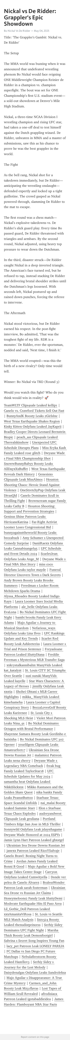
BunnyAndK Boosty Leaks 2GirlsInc (32, 416)
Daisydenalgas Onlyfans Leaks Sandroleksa (35, 972)
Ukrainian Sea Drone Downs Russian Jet (36, 845)
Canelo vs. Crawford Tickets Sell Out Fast (34, 411)
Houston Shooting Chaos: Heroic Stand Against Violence (32, 484)
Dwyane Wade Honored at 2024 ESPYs (32, 835)
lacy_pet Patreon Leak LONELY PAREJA (35, 946)
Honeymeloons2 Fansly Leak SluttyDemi (33, 898)
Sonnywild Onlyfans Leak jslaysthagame (33, 829)
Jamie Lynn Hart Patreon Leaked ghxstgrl (34, 840)
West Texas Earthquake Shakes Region (32, 421)
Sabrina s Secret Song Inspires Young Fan (34, 941)
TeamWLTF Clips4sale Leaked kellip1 (30, 405)
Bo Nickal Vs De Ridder (17, 30)
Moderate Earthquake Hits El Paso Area (33, 903)
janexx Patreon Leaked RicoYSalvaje (33, 851)
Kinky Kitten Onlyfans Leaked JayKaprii (32, 426)
